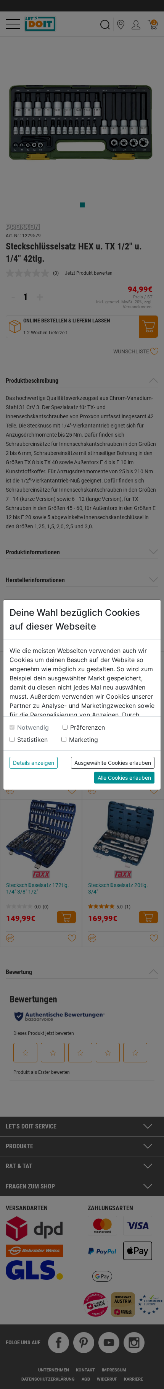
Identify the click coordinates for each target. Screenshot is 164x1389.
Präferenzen (87, 727)
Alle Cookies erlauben (124, 777)
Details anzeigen (33, 762)
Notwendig (33, 727)
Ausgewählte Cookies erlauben (112, 762)
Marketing (83, 739)
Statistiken (32, 739)
